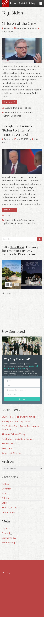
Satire (7, 215)
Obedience (16, 116)
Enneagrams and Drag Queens (16, 421)
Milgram (6, 116)
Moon (20, 223)
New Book (17, 247)
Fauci (30, 112)
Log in (5, 528)
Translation (29, 223)
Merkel (13, 223)
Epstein (23, 112)
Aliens (8, 220)
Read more (8, 102)
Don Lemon (29, 220)
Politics (27, 108)
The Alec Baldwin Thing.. (14, 434)
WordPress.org (8, 542)
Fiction (5, 493)
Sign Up (22, 399)
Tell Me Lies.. (8, 444)
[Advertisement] (22, 310)
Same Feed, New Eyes (12, 453)
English (5, 223)
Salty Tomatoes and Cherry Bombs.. (19, 417)
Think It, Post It (9, 507)
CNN (20, 220)
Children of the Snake (19, 23)
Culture (8, 108)
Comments (9, 538)
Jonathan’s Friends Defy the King (18, 439)
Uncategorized (8, 512)
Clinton (14, 112)
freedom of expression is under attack (21, 367)
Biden (7, 112)
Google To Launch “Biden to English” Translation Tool (17, 130)
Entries (7, 533)
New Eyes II (7, 448)
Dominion (18, 108)
